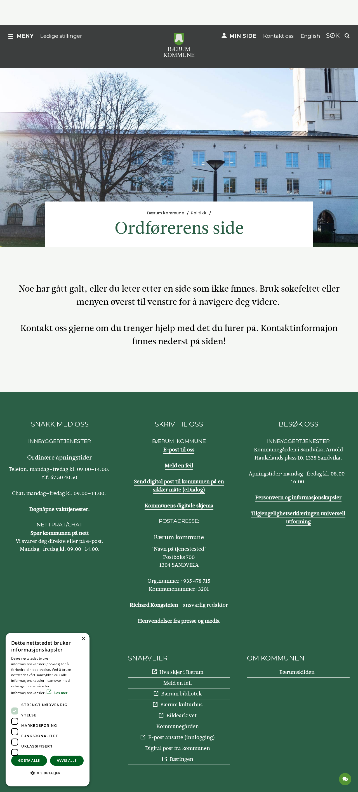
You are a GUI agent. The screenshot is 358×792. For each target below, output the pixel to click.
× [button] (83, 639)
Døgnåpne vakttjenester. (59, 509)
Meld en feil (179, 465)
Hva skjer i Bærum (181, 672)
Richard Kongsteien (154, 605)
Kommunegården (177, 726)
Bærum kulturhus (181, 704)
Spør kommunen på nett (59, 533)
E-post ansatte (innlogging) (181, 737)
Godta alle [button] (29, 760)
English (310, 36)
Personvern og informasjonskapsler (298, 497)
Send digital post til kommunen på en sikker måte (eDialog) (179, 485)
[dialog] (48, 709)
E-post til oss (178, 449)
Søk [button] (333, 35)
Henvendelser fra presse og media (179, 621)
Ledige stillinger (61, 36)
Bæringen (181, 759)
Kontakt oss (278, 36)
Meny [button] (25, 36)
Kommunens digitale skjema (179, 505)
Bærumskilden (297, 672)
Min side (242, 36)
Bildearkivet (181, 715)
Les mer (60, 692)
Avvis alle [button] (67, 760)
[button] (47, 773)
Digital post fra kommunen (177, 748)
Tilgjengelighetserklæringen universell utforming (298, 517)
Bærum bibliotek (181, 693)
